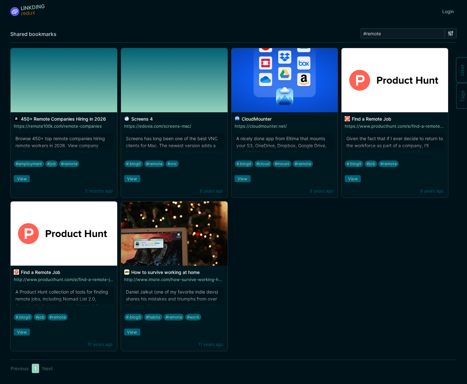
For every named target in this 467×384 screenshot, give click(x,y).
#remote (69, 163)
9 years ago (211, 190)
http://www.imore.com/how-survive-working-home (175, 279)
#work (193, 317)
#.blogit (133, 163)
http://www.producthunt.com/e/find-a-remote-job (64, 279)
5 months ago (99, 190)
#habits (153, 317)
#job (51, 163)
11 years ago (210, 344)
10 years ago (100, 344)
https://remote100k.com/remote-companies (58, 126)
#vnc (172, 163)
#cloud (263, 163)
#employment (29, 163)
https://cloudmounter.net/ (261, 126)
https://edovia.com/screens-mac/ (157, 126)
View (22, 178)
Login (448, 11)
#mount (282, 163)
